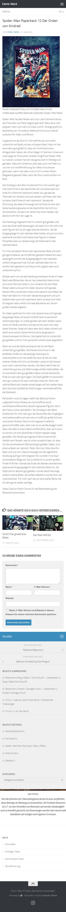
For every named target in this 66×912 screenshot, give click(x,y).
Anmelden (10, 844)
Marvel (6, 11)
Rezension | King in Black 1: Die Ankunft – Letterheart (31, 677)
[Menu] (62, 4)
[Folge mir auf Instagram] (62, 636)
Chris (7, 700)
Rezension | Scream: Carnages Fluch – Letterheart (30, 688)
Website (10, 598)
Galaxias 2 (10, 760)
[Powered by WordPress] (21, 895)
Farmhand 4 (11, 738)
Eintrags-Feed (12, 851)
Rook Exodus (11, 753)
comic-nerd (13, 32)
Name (9, 587)
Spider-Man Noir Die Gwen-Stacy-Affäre (25, 745)
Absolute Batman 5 (14, 731)
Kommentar (12, 565)
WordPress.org (12, 866)
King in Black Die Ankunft (14, 681)
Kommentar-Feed (14, 858)
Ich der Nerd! (22, 711)
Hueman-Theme (49, 895)
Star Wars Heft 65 (42, 535)
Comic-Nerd (9, 4)
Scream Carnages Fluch (13, 692)
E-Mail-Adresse (42, 587)
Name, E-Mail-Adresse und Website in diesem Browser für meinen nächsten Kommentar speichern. (31, 612)
